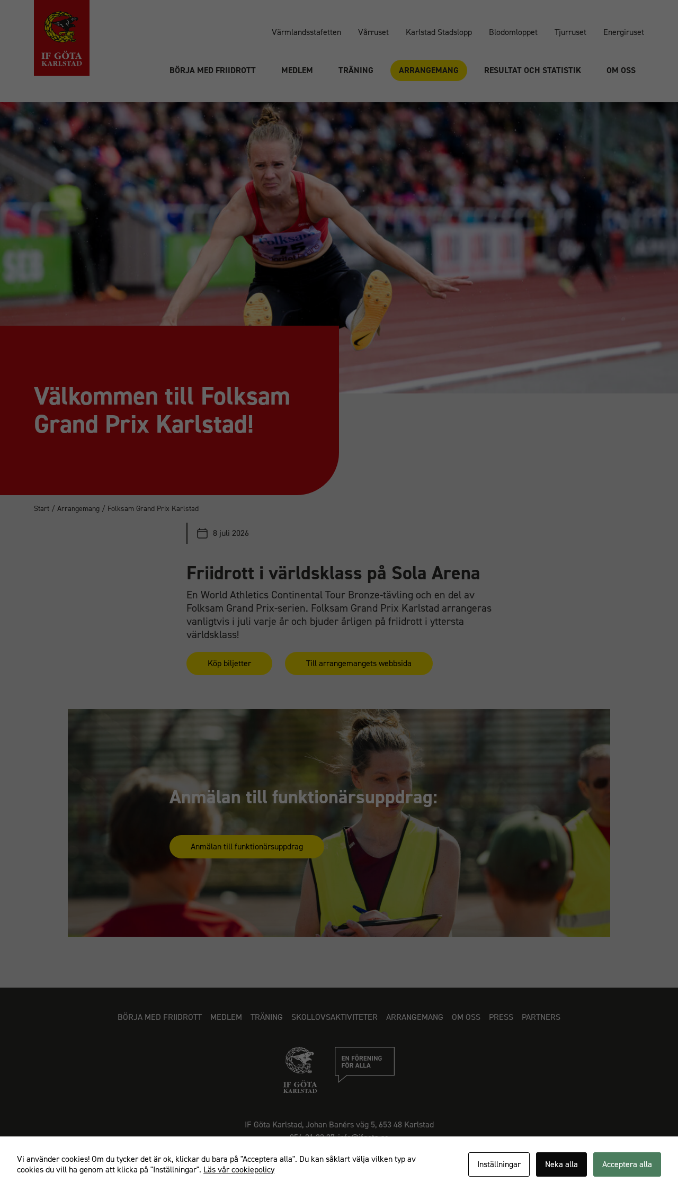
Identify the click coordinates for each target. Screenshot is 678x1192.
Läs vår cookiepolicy (238, 1169)
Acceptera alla (627, 1164)
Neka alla (561, 1164)
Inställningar (499, 1164)
